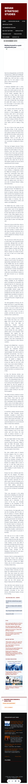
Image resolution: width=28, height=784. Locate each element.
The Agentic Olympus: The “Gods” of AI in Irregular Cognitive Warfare (13, 731)
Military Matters (8, 30)
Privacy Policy (18, 756)
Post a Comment (9, 707)
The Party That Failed (15, 736)
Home (4, 21)
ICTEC (23, 21)
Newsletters (19, 30)
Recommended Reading (9, 27)
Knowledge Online (13, 21)
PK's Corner (6, 37)
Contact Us (15, 37)
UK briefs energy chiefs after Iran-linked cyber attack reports (13, 745)
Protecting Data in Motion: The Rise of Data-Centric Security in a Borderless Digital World (17, 722)
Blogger (18, 777)
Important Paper (7, 24)
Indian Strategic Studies (12, 11)
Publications (18, 33)
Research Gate (7, 33)
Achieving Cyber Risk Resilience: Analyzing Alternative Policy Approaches (14, 749)
